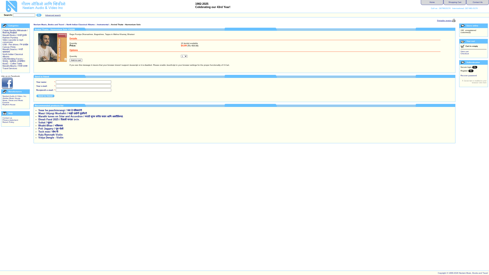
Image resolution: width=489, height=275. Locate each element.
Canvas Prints (9, 47)
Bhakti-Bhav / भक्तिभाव (50, 125)
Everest (5, 102)
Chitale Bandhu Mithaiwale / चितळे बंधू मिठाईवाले (15, 31)
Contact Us (478, 2)
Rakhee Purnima (10, 37)
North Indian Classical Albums (80, 24)
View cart (465, 51)
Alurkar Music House (11, 98)
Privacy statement (10, 120)
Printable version (444, 20)
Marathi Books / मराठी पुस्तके (14, 35)
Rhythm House (8, 105)
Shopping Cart (455, 2)
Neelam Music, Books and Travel (49, 24)
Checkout (465, 54)
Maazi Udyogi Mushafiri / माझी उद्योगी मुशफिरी (62, 113)
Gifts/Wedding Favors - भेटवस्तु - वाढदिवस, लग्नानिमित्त (13, 60)
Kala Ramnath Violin (50, 134)
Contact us (7, 118)
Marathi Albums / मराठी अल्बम (15, 66)
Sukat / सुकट (45, 122)
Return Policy (8, 122)
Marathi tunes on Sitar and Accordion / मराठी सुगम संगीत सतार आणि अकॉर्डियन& (80, 116)
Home (432, 2)
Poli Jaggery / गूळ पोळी (50, 128)
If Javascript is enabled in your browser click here (474, 82)
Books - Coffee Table (12, 63)
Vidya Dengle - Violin (50, 137)
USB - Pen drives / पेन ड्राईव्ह (15, 44)
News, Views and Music (12, 100)
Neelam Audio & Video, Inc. (14, 96)
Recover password (469, 75)
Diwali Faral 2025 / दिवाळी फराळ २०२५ (58, 119)
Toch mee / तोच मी (48, 131)
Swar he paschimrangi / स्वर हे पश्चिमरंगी (60, 110)
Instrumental (103, 24)
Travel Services (9, 68)
